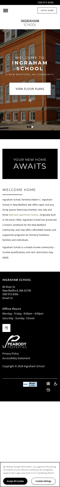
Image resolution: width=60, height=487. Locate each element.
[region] (30, 474)
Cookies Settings (43, 481)
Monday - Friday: (12, 313)
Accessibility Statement (16, 358)
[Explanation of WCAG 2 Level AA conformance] (30, 384)
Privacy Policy (10, 353)
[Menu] (5, 10)
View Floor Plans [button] (30, 89)
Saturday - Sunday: (13, 318)
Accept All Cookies (15, 481)
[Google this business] (30, 100)
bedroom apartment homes (23, 214)
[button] (47, 10)
